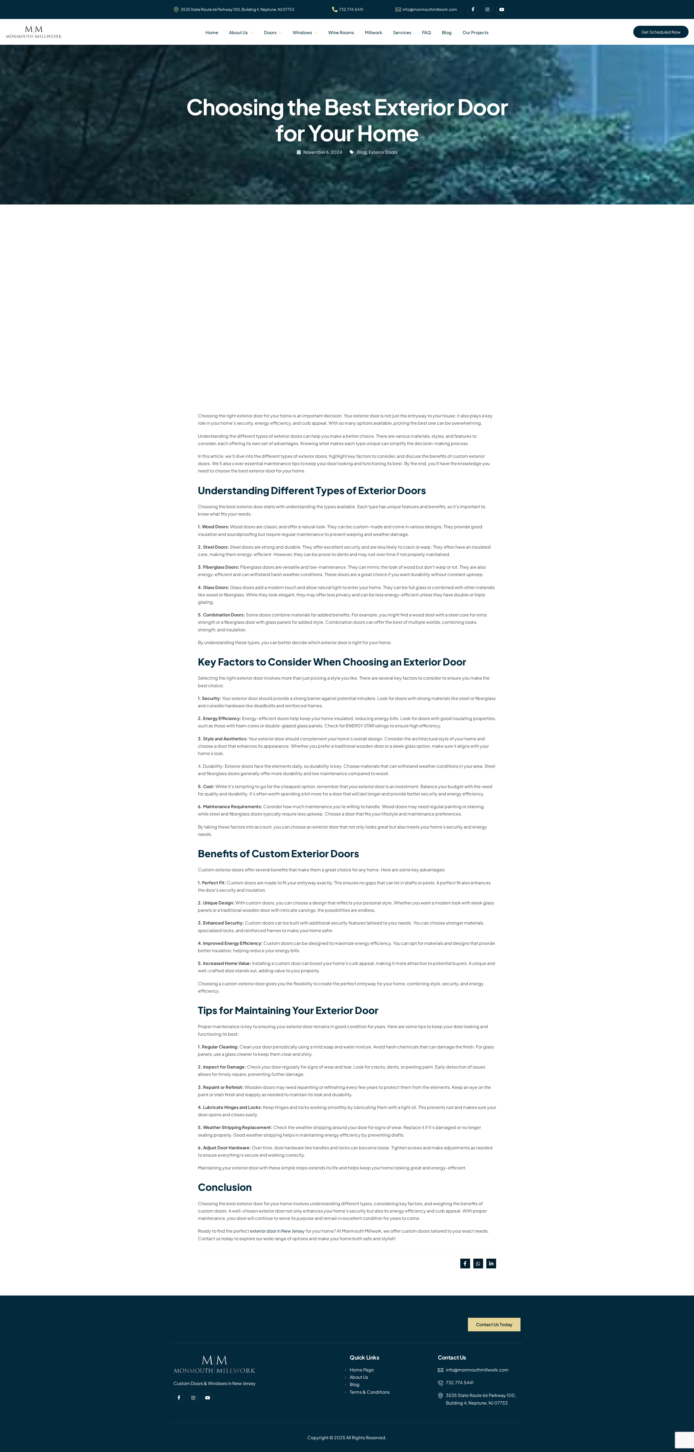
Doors (270, 32)
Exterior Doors (383, 152)
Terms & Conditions (370, 1392)
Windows (302, 32)
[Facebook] (473, 9)
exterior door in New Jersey (277, 1231)
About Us (238, 32)
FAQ (426, 32)
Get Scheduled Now (660, 31)
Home (211, 32)
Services (402, 32)
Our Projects (475, 32)
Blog (447, 32)
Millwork (373, 32)
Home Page (362, 1370)
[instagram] (487, 9)
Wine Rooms (341, 32)
